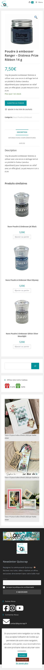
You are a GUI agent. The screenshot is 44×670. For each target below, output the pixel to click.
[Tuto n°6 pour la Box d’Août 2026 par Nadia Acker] (22, 416)
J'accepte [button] (22, 655)
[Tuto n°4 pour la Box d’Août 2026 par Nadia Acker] (22, 497)
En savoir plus (22, 663)
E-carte (12, 387)
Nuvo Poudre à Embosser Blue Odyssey (22, 280)
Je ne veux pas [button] (22, 659)
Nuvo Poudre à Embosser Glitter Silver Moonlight (22, 334)
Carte (22, 387)
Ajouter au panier (15, 103)
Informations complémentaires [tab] (22, 138)
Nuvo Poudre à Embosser (22, 117)
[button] (18, 109)
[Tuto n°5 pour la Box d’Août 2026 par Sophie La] (22, 458)
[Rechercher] (35, 366)
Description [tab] (22, 132)
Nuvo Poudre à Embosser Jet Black (22, 226)
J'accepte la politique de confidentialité (20, 587)
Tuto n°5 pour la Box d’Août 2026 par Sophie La (22, 477)
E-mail (5, 579)
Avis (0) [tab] (22, 143)
